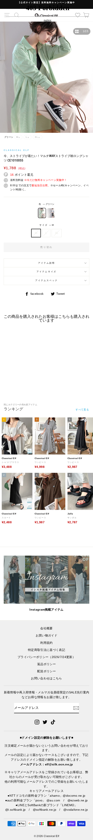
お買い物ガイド (46, 635)
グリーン (42, 213)
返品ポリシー (46, 664)
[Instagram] (37, 722)
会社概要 (46, 628)
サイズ (46, 225)
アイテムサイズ (46, 271)
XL (56, 233)
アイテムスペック (46, 280)
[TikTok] (53, 722)
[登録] (76, 708)
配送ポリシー (46, 671)
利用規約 (46, 642)
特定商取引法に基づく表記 (46, 650)
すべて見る (82, 409)
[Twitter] (45, 722)
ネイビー (51, 213)
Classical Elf (16, 150)
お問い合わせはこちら (46, 678)
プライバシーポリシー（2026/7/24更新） (46, 657)
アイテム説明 (46, 263)
